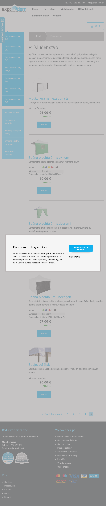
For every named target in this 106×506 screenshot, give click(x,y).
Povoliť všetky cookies (81, 248)
